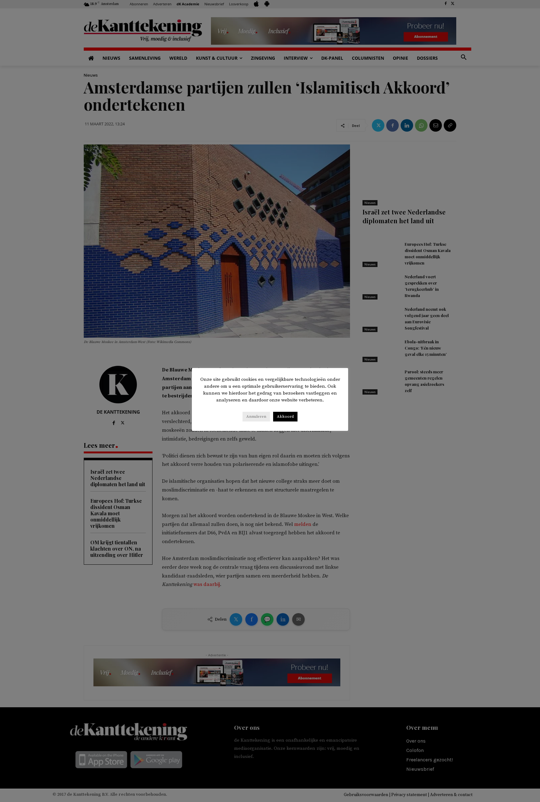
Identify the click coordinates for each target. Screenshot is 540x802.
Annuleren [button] (256, 416)
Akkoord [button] (285, 416)
